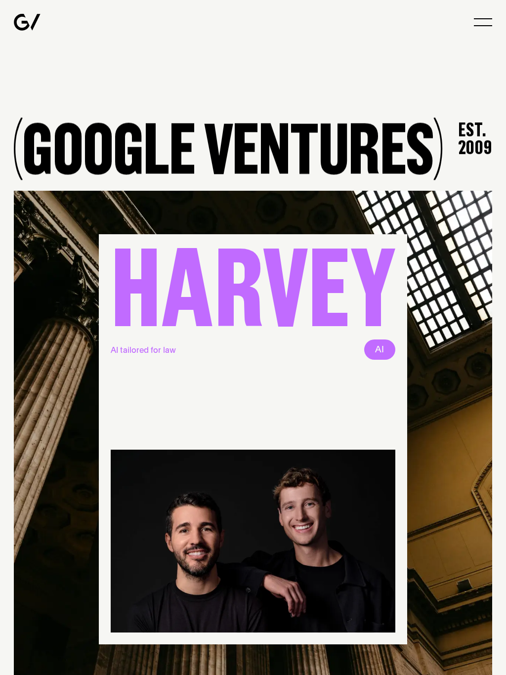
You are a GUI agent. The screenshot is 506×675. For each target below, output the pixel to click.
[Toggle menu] (483, 22)
